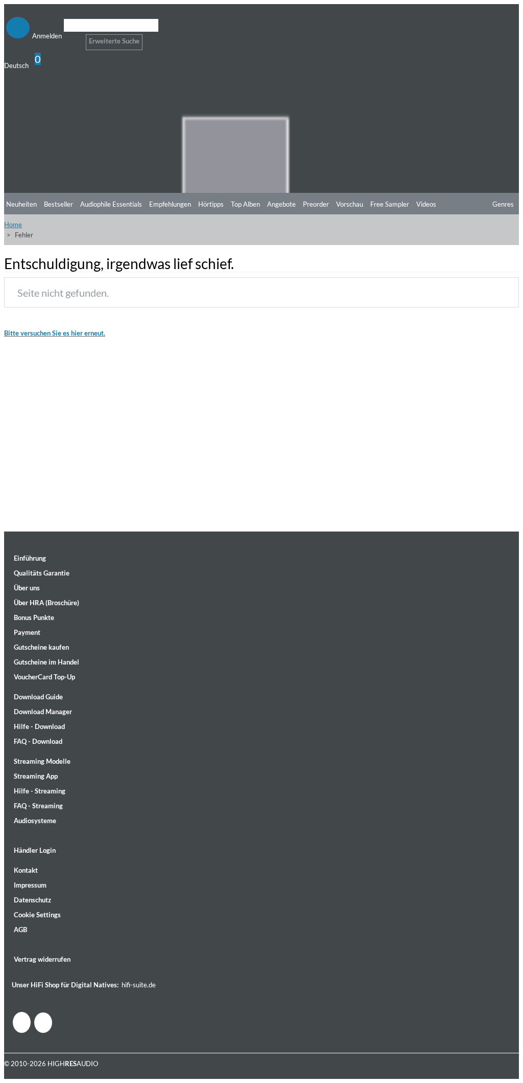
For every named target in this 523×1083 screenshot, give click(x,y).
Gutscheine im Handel (46, 662)
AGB (20, 929)
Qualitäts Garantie (41, 573)
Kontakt (26, 870)
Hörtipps (211, 204)
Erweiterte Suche (114, 41)
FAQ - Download (38, 741)
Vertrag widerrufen (42, 959)
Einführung (30, 558)
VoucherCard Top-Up (44, 677)
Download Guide (38, 697)
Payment (27, 632)
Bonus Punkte (34, 617)
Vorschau (349, 204)
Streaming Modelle (42, 761)
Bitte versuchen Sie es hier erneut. (54, 333)
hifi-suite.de (139, 985)
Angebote (281, 204)
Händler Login (35, 850)
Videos (426, 204)
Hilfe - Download (39, 726)
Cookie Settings (37, 915)
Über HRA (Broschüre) (46, 603)
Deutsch (16, 65)
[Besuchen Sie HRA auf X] (43, 1022)
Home (13, 224)
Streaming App (36, 776)
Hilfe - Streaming (39, 791)
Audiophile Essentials (111, 204)
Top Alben (245, 204)
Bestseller (58, 204)
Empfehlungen (170, 204)
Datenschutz (32, 900)
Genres (503, 204)
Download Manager (43, 712)
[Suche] (70, 38)
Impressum (30, 885)
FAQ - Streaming (38, 806)
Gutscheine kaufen (41, 647)
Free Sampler (389, 204)
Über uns (27, 588)
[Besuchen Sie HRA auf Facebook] (22, 1022)
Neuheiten (21, 204)
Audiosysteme (35, 820)
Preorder (316, 204)
